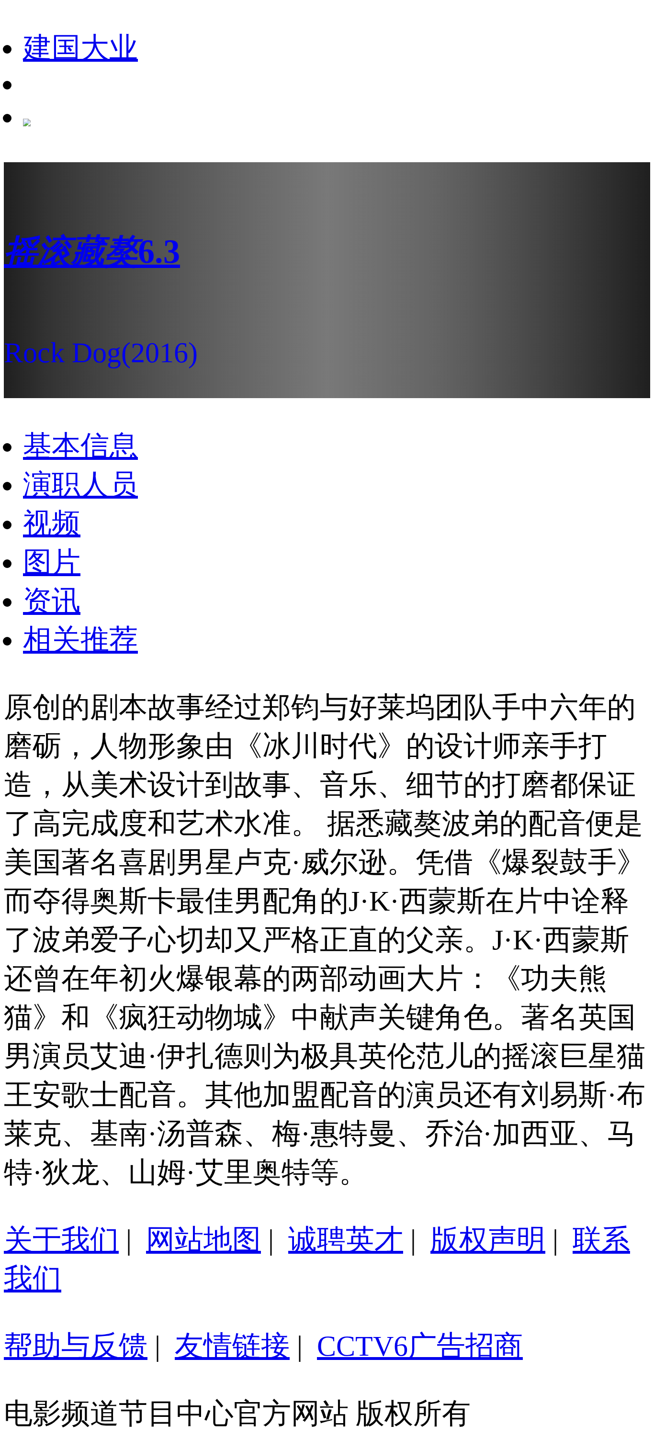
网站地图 (203, 1240)
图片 (51, 562)
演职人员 (80, 485)
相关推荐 (80, 640)
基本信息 (80, 446)
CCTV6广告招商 (420, 1346)
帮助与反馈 (75, 1346)
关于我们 (61, 1240)
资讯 (51, 601)
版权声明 (487, 1240)
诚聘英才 (345, 1240)
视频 (51, 523)
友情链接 (232, 1346)
